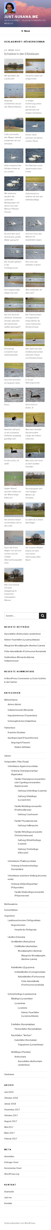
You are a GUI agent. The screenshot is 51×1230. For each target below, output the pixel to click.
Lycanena (22, 1008)
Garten (7, 756)
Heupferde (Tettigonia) (25, 929)
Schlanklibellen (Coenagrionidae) (29, 972)
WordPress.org (11, 1174)
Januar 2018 (10, 1103)
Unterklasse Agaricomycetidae (23, 766)
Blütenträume (11, 700)
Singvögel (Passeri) (20, 742)
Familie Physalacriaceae (25, 821)
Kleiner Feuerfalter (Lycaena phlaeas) (22, 639)
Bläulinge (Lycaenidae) (22, 998)
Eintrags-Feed (11, 1162)
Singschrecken (18, 925)
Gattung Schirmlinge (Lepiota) (32, 790)
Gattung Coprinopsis (28, 814)
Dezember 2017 (12, 1109)
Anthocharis (20, 1056)
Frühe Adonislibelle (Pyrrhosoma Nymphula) (25, 651)
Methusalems (11, 904)
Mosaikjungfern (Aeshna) (30, 951)
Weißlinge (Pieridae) (21, 1052)
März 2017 (9, 1133)
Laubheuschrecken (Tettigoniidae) (24, 920)
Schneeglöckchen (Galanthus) (22, 721)
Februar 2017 (10, 1138)
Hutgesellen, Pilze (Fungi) (16, 761)
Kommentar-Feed (12, 1168)
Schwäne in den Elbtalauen (21, 54)
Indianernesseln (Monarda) (20, 710)
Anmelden (9, 1156)
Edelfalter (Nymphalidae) (23, 1024)
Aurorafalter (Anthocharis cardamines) (22, 634)
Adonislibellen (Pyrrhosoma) (31, 976)
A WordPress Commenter (16, 678)
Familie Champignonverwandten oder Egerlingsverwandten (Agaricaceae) (29, 782)
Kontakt (8, 1203)
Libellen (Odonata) (16, 937)
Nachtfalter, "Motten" (21, 1035)
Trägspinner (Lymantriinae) (30, 1044)
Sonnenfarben (11, 910)
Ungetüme (9, 916)
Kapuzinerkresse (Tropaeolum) (22, 715)
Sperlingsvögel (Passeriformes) (23, 738)
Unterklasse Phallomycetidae (22, 861)
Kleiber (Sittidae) (22, 747)
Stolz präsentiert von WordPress (19, 1223)
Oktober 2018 (11, 1098)
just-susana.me (21, 17)
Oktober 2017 (11, 1115)
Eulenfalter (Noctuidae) (25, 1040)
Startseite (9, 1191)
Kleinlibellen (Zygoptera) (22, 967)
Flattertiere (9, 727)
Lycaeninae (19, 1003)
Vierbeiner (9, 1074)
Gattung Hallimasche (28, 825)
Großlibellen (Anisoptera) (23, 941)
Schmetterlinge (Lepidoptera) (22, 994)
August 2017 (10, 1121)
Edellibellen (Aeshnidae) (25, 946)
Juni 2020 (9, 1092)
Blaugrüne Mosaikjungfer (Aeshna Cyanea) (24, 645)
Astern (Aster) (14, 704)
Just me (8, 1197)
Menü (27, 31)
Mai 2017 (8, 1127)
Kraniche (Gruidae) (16, 732)
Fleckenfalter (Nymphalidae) (28, 1029)
